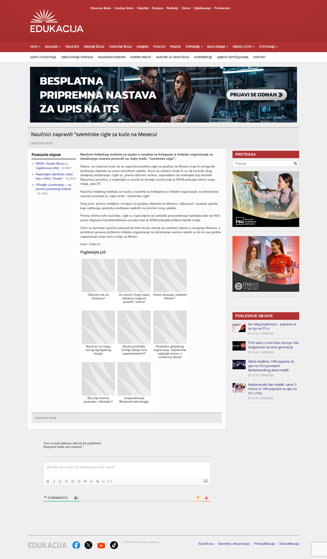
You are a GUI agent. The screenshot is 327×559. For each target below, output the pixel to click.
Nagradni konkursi (111, 57)
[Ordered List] (73, 481)
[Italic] (54, 481)
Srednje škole (124, 8)
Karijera (157, 8)
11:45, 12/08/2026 (260, 398)
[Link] (98, 481)
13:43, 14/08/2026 (261, 352)
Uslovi (186, 8)
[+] (109, 481)
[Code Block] (91, 481)
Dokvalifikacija (289, 543)
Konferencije (203, 57)
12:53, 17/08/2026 (261, 333)
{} (103, 481)
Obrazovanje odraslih (77, 57)
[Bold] (48, 481)
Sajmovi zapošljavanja (232, 57)
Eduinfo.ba (206, 543)
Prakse (175, 47)
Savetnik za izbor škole (172, 57)
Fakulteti (143, 8)
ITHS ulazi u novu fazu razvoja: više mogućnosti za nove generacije (273, 345)
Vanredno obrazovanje (234, 543)
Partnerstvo (222, 8)
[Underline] (60, 481)
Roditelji (172, 8)
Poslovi (159, 47)
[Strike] (66, 481)
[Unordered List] (79, 481)
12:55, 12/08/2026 (261, 375)
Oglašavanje (202, 8)
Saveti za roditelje (43, 57)
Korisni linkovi (140, 57)
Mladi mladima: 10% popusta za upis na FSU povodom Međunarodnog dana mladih (271, 365)
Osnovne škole (101, 8)
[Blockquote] (85, 481)
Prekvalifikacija (264, 543)
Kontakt (259, 57)
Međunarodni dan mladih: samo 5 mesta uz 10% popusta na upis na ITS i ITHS (272, 388)
